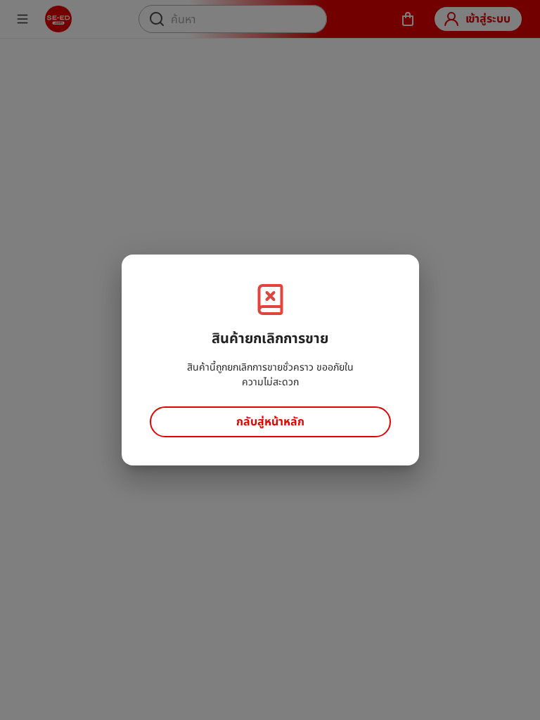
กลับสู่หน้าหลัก (270, 421)
